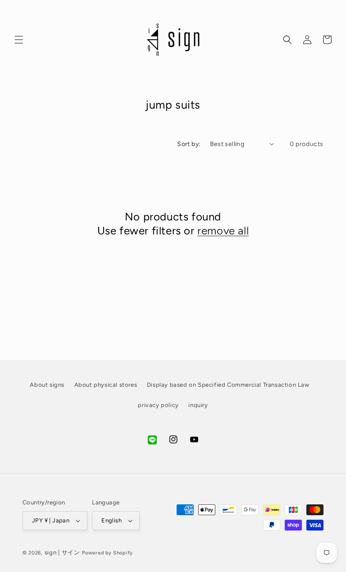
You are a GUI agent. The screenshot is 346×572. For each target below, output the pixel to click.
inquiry (198, 405)
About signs (47, 384)
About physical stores (105, 384)
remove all (223, 230)
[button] (19, 40)
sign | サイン (62, 552)
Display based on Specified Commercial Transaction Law (228, 384)
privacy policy (158, 405)
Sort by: (188, 144)
